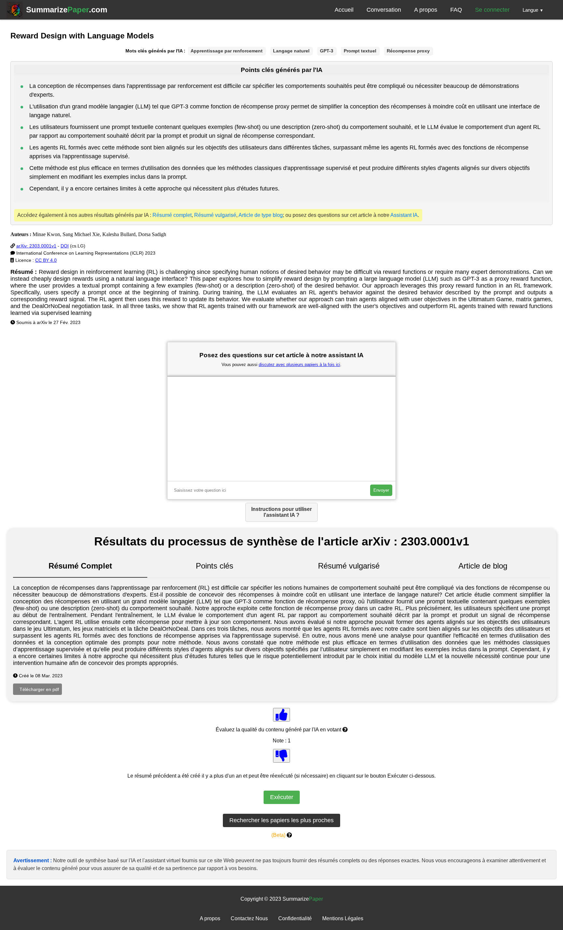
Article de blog (482, 565)
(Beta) (278, 835)
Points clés (214, 565)
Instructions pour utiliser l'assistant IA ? (281, 512)
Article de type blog (260, 215)
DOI (65, 245)
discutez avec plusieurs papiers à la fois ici (299, 364)
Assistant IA (404, 215)
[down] (281, 756)
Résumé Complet (80, 565)
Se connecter (492, 10)
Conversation (384, 10)
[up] (281, 715)
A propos (425, 10)
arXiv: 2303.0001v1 (36, 245)
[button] (533, 10)
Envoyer (381, 490)
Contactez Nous (249, 918)
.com (66, 9)
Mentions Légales (342, 918)
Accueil (344, 10)
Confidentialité (295, 918)
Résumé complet (172, 215)
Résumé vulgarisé (215, 215)
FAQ (456, 10)
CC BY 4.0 (46, 260)
